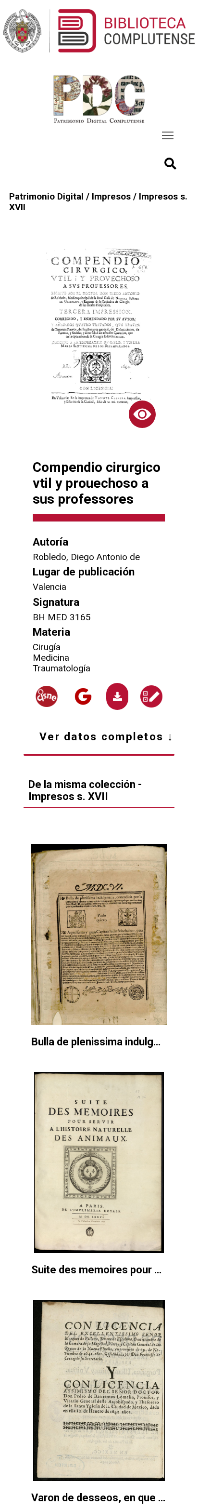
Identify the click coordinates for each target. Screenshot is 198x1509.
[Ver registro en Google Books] (84, 696)
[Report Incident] (151, 696)
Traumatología (61, 668)
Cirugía (47, 647)
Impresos (111, 196)
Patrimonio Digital (46, 196)
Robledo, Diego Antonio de (86, 557)
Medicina (51, 658)
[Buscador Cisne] (47, 696)
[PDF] (117, 696)
